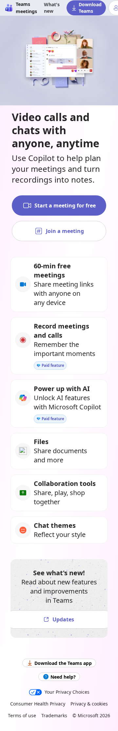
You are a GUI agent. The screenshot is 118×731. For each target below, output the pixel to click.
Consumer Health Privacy (37, 704)
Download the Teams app (63, 663)
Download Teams (90, 7)
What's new (52, 7)
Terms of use (22, 715)
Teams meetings (26, 7)
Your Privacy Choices (67, 692)
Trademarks (54, 715)
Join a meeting (65, 231)
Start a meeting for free (65, 205)
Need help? (63, 677)
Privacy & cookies (89, 704)
